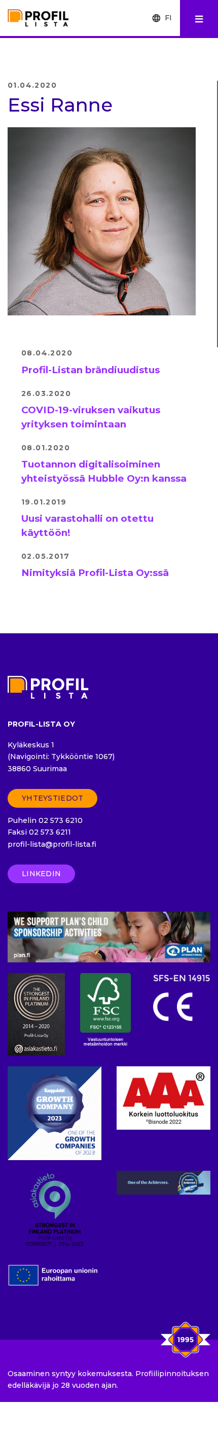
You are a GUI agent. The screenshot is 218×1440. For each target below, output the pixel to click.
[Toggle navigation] (199, 19)
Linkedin (41, 873)
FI (168, 17)
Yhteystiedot (52, 798)
